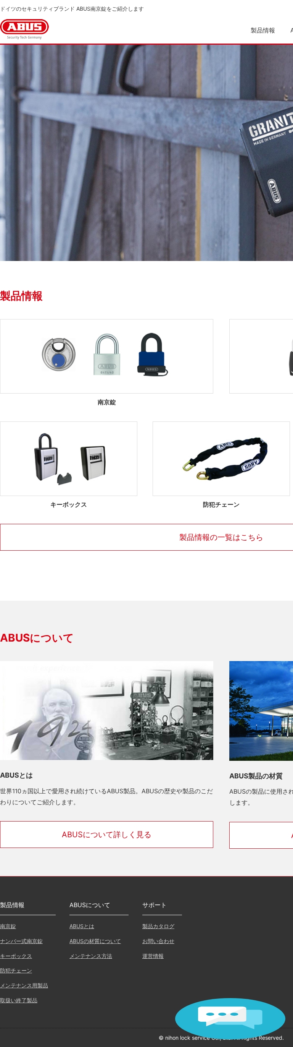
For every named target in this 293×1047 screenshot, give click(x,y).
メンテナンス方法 (90, 956)
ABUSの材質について (95, 941)
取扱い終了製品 (18, 1000)
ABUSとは (81, 926)
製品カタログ (158, 926)
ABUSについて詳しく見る (106, 834)
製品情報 (263, 30)
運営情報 (153, 956)
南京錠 (8, 926)
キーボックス (16, 956)
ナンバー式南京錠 (21, 941)
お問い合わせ (158, 941)
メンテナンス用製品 (24, 985)
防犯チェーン (16, 970)
